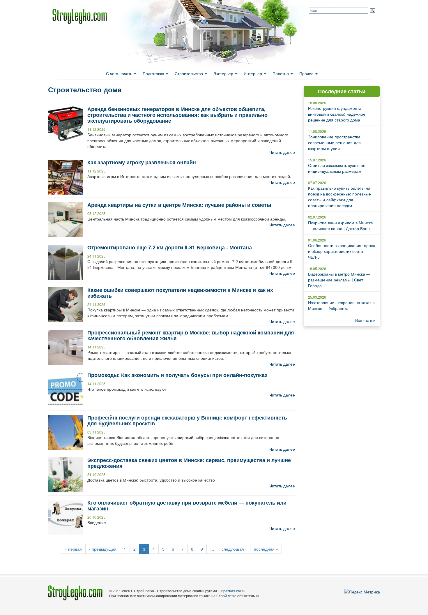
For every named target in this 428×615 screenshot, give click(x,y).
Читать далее (282, 152)
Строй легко (226, 595)
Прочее (307, 73)
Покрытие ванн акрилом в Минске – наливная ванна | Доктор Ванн (340, 225)
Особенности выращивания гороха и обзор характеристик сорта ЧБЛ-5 (341, 251)
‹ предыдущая (102, 549)
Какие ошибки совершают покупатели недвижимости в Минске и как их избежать (180, 292)
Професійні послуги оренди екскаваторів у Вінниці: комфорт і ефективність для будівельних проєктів (187, 420)
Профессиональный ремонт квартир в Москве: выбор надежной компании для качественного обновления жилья (190, 335)
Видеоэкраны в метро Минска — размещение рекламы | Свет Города (339, 279)
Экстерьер (223, 73)
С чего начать (119, 73)
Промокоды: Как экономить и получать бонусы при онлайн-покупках (177, 375)
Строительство (189, 73)
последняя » (266, 549)
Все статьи (365, 320)
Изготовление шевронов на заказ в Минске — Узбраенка (341, 305)
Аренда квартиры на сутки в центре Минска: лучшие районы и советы (179, 205)
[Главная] (81, 16)
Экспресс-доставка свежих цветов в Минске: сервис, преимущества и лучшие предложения (189, 463)
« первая (73, 549)
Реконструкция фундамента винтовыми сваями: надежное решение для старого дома (336, 114)
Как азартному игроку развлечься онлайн (141, 162)
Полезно (281, 73)
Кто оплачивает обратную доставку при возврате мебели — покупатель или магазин (186, 505)
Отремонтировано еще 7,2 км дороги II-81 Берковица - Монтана (169, 247)
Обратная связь (232, 590)
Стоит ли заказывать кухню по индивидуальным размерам (336, 168)
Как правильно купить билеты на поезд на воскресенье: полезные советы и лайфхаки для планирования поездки (339, 196)
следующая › (234, 549)
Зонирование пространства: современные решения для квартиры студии (335, 142)
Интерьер (253, 73)
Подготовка (154, 73)
